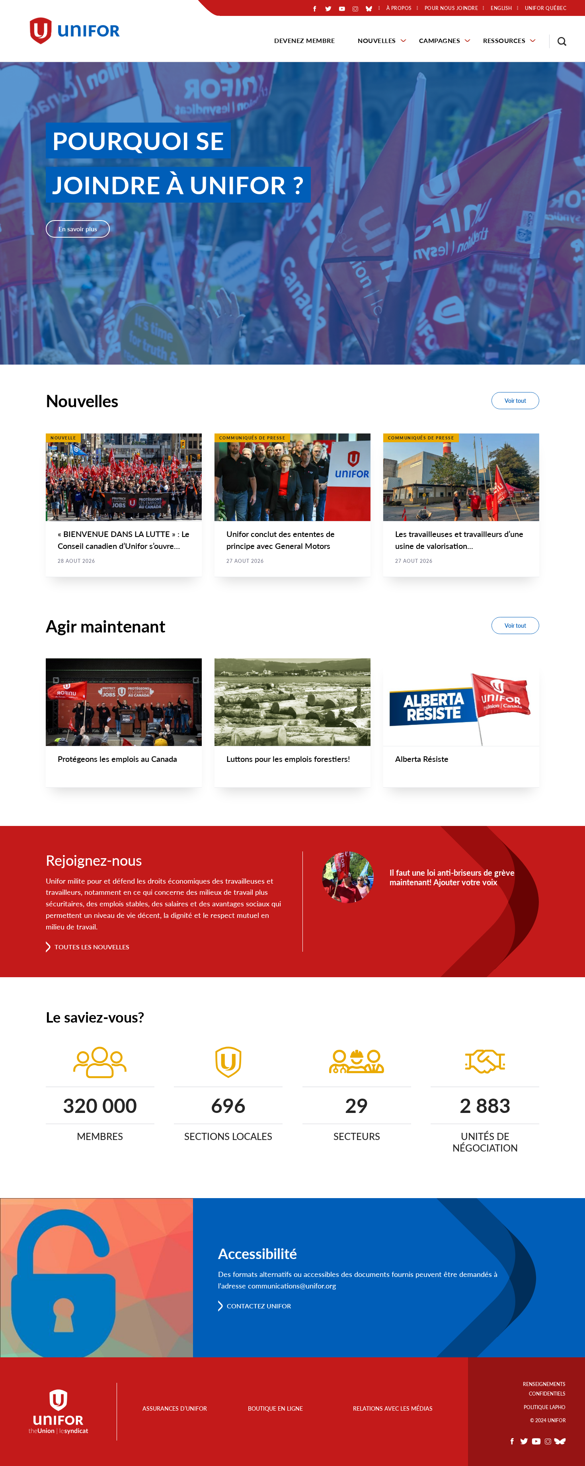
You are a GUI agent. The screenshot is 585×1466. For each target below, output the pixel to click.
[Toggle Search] (558, 41)
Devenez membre (304, 40)
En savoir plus (77, 228)
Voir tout (515, 400)
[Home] (78, 30)
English (501, 8)
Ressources (504, 40)
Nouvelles (377, 40)
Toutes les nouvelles (92, 947)
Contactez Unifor (259, 1306)
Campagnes (439, 40)
